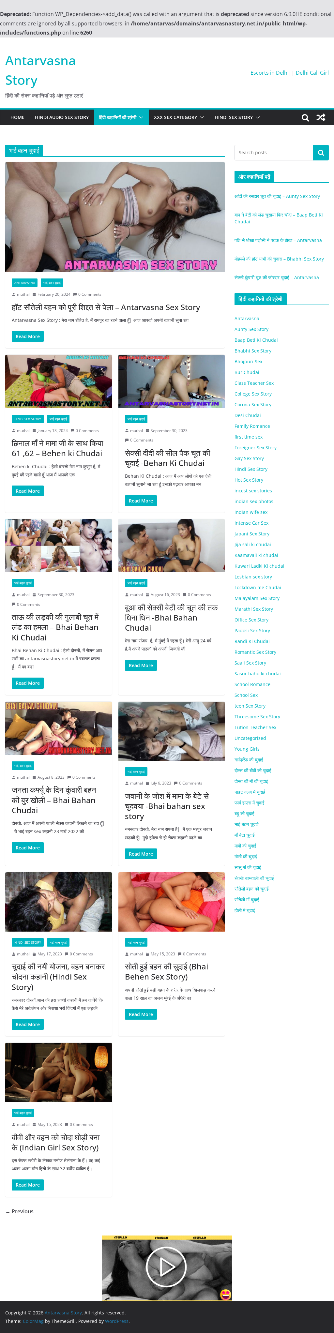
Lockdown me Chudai (258, 587)
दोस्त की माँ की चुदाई (251, 781)
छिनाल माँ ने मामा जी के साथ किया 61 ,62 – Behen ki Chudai (57, 448)
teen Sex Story (250, 706)
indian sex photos (254, 501)
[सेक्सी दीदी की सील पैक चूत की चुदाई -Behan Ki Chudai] (171, 381)
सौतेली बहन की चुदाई (252, 889)
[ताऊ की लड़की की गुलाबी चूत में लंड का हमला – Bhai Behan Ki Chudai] (58, 545)
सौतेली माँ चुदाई (247, 899)
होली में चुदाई (245, 910)
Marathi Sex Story (254, 609)
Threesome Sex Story (257, 716)
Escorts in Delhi (269, 72)
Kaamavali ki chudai (256, 555)
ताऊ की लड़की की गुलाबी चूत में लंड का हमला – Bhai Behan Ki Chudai (55, 626)
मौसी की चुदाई (246, 856)
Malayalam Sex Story (257, 598)
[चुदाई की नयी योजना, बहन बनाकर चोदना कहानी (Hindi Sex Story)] (58, 902)
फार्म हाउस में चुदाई (250, 803)
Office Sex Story (251, 620)
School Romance (252, 684)
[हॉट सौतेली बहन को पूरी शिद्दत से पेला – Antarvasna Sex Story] (115, 217)
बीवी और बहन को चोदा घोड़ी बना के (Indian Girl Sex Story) (55, 1142)
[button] (140, 117)
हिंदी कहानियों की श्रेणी (117, 117)
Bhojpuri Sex (248, 361)
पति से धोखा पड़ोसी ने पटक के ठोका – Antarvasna (278, 240)
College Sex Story (253, 394)
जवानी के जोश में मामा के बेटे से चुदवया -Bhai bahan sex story (167, 805)
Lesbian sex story (253, 577)
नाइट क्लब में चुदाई (250, 792)
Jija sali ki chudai (253, 544)
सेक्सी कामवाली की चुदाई (254, 878)
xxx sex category (175, 117)
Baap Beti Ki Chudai (256, 340)
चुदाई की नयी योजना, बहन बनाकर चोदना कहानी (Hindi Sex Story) (58, 976)
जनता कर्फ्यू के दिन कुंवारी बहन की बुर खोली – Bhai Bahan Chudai (54, 799)
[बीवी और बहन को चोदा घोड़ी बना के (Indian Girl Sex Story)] (58, 1072)
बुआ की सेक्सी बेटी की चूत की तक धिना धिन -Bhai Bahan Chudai (171, 617)
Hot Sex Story (249, 480)
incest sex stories (253, 490)
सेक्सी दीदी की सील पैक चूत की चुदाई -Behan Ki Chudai (167, 457)
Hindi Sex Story (234, 117)
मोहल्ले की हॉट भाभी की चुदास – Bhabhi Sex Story (279, 259)
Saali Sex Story (250, 663)
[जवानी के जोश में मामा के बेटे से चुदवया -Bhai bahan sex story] (171, 731)
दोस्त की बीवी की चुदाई (253, 770)
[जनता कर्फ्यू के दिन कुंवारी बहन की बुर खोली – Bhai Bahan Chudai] (58, 728)
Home (17, 117)
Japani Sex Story (252, 534)
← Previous (19, 1211)
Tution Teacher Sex (255, 727)
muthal (23, 294)
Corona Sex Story (253, 404)
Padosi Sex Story (252, 630)
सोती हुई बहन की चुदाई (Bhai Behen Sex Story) (166, 971)
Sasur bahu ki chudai (258, 673)
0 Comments (89, 294)
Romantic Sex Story (255, 652)
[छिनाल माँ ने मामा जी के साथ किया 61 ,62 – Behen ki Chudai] (58, 381)
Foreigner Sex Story (256, 447)
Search (321, 152)
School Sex (246, 695)
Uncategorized (250, 738)
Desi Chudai (248, 415)
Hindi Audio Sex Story (62, 117)
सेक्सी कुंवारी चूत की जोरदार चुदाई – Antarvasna (277, 277)
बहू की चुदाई (244, 813)
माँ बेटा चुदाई (245, 835)
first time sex (249, 437)
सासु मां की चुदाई (248, 867)
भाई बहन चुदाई (52, 282)
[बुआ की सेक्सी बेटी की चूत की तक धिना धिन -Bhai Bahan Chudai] (171, 545)
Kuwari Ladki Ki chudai (259, 566)
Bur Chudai (247, 372)
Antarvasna (24, 282)
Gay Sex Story (249, 458)
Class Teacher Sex (254, 383)
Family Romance (252, 426)
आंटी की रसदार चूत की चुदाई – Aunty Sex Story (277, 196)
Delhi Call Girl (312, 72)
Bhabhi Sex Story (253, 351)
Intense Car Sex (251, 523)
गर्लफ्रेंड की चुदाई (249, 759)
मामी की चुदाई (245, 846)
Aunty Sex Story (251, 329)
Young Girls (247, 749)
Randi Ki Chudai (252, 641)
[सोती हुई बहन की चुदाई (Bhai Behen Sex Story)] (171, 902)
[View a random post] (321, 117)
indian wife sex (251, 512)
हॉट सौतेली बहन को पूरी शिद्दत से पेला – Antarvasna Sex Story (106, 307)
